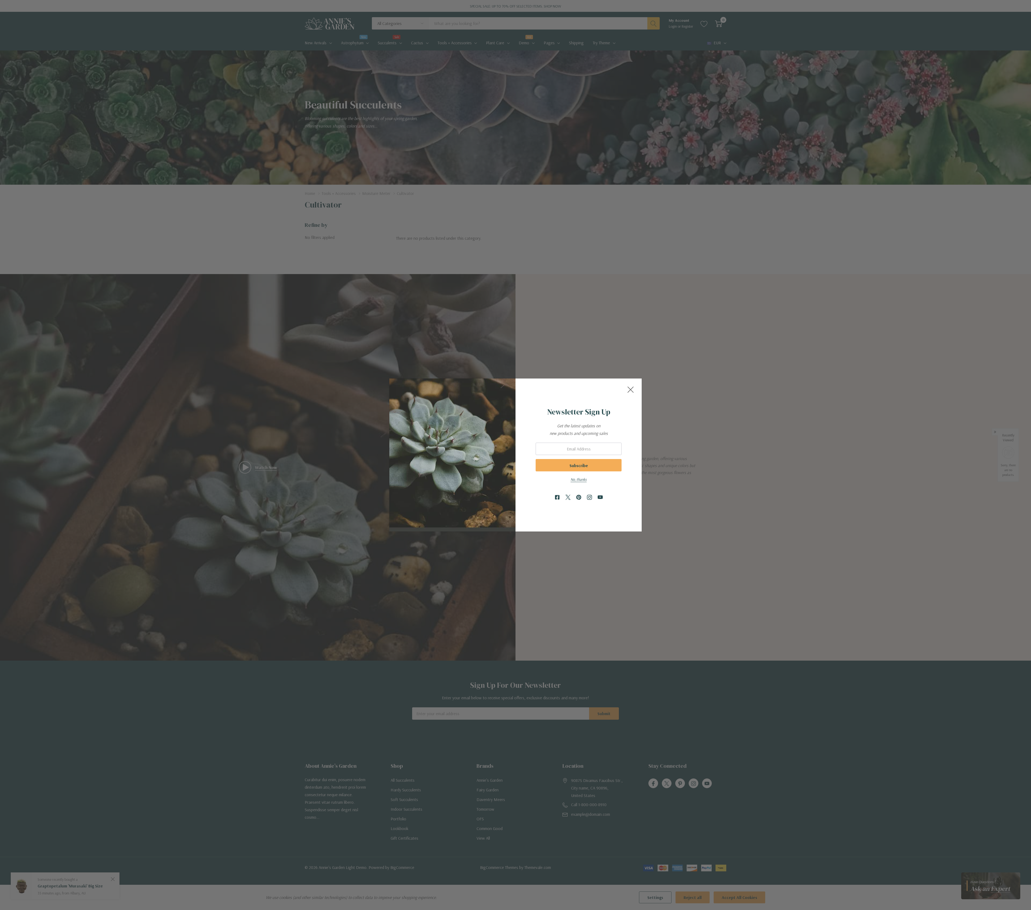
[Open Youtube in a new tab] (600, 497)
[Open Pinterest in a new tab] (579, 497)
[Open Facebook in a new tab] (557, 497)
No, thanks (579, 479)
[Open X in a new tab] (568, 497)
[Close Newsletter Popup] (630, 390)
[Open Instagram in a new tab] (589, 497)
